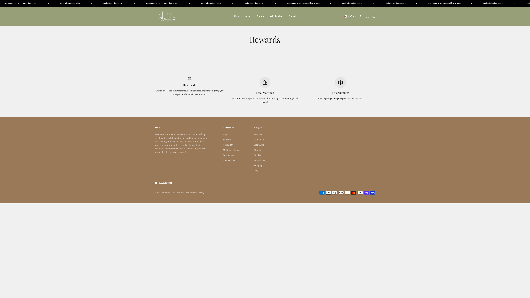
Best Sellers (228, 155)
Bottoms (227, 140)
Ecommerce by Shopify (194, 193)
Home (237, 16)
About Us (258, 134)
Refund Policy (260, 160)
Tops (225, 134)
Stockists (258, 155)
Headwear (228, 145)
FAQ (256, 171)
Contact (292, 16)
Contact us (259, 140)
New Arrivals (229, 160)
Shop (259, 16)
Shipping (258, 165)
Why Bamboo (276, 16)
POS (179, 193)
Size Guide (259, 145)
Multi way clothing (232, 150)
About (248, 16)
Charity (257, 150)
